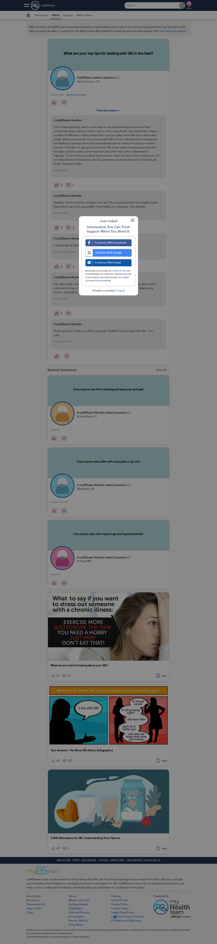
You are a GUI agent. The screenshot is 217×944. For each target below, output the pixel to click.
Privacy (99, 280)
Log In (121, 290)
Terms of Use (118, 270)
